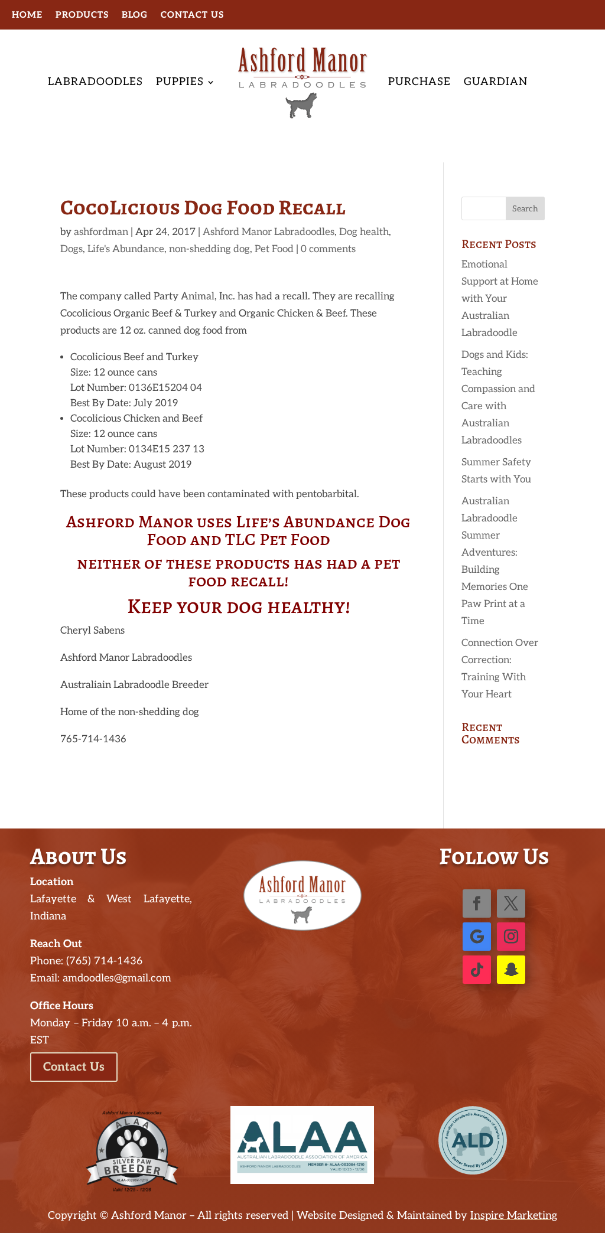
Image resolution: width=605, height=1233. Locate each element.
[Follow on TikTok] (477, 969)
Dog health (364, 232)
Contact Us (192, 15)
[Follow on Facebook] (477, 903)
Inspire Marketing (513, 1215)
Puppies (180, 82)
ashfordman (101, 232)
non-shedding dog (209, 249)
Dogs (71, 249)
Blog (135, 15)
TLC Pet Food (277, 539)
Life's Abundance (125, 249)
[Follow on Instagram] (511, 936)
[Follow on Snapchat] (511, 969)
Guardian (496, 82)
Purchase (419, 82)
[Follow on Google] (477, 936)
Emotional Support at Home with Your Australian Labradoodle (499, 299)
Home (27, 15)
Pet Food (274, 249)
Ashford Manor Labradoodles (268, 232)
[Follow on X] (511, 903)
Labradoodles (95, 82)
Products (82, 15)
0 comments (328, 249)
